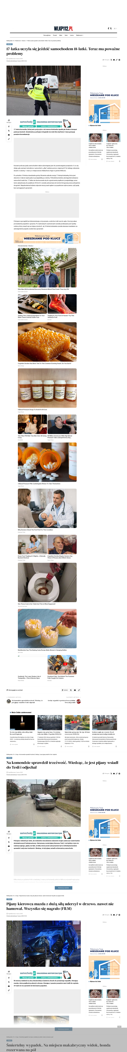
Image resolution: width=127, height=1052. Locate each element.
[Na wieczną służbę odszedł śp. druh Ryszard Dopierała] (22, 722)
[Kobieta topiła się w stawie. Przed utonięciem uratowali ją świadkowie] (104, 722)
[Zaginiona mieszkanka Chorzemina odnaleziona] (96, 137)
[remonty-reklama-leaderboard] (47, 237)
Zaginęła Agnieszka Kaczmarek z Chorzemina (111, 145)
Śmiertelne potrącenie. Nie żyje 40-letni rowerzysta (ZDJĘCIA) (77, 733)
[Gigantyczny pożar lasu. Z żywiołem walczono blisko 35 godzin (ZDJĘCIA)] (49, 722)
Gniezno (9, 44)
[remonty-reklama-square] (104, 107)
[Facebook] (108, 28)
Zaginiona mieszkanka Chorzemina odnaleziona (95, 145)
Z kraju (9, 758)
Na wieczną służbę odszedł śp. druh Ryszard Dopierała (21, 733)
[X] (110, 28)
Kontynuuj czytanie (63, 888)
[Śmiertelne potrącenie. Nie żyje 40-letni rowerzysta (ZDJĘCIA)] (77, 722)
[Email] (114, 59)
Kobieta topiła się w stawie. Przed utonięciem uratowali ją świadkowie (103, 733)
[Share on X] (111, 59)
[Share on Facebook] (9, 126)
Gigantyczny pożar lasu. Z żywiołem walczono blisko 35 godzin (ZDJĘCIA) (49, 733)
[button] (11, 28)
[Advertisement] (52, 12)
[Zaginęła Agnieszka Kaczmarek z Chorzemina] (113, 137)
